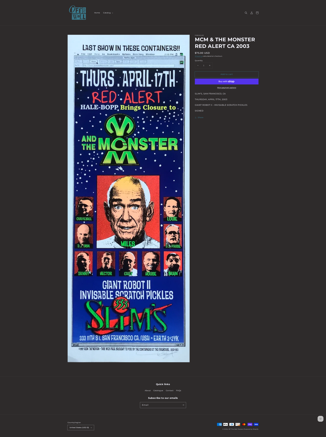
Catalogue (158, 390)
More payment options (226, 88)
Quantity (199, 60)
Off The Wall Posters (236, 429)
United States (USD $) (79, 427)
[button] (108, 12)
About (148, 390)
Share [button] (200, 117)
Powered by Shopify (251, 429)
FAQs (178, 390)
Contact (170, 390)
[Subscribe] (183, 405)
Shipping (198, 56)
